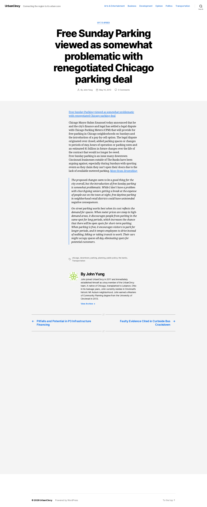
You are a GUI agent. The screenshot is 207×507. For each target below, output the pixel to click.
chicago (75, 258)
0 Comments (123, 90)
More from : (124, 171)
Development (145, 6)
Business (132, 6)
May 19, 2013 (105, 90)
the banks (122, 258)
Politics (169, 6)
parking (93, 258)
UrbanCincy (12, 6)
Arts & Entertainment (114, 6)
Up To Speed (103, 23)
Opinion (159, 6)
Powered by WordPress (66, 500)
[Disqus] (103, 373)
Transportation (182, 6)
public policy (112, 258)
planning (102, 258)
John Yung (88, 90)
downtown (84, 258)
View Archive (88, 303)
